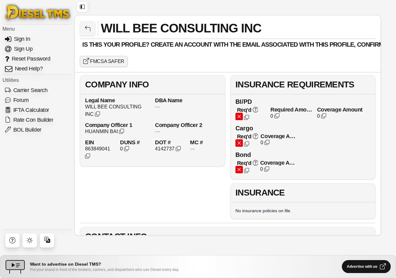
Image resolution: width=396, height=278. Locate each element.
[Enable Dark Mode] (29, 240)
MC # (196, 142)
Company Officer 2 (178, 125)
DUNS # (130, 142)
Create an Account (181, 44)
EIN (89, 142)
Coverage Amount (340, 109)
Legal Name (100, 100)
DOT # (163, 142)
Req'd (244, 110)
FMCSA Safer (106, 61)
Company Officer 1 (108, 125)
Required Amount (291, 109)
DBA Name (168, 100)
